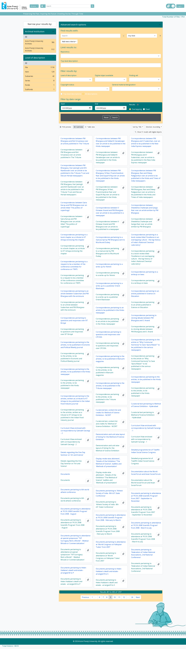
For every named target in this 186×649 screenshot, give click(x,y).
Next (138, 597)
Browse (33, 6)
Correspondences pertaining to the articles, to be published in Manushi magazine (110, 359)
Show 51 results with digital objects (149, 132)
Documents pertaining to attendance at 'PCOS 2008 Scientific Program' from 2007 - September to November (146, 497)
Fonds (39, 85)
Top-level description (69, 61)
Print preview (66, 127)
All (26, 36)
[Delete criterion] (160, 35)
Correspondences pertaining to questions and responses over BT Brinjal (74, 320)
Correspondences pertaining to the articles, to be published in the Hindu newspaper (75, 371)
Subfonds (39, 90)
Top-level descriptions (72, 94)
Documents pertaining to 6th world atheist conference (75, 490)
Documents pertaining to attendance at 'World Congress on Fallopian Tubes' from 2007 (111, 544)
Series (39, 81)
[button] (168, 6)
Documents (65, 474)
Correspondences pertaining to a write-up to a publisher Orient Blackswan (109, 286)
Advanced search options (73, 24)
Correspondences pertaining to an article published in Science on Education (145, 293)
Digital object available (104, 75)
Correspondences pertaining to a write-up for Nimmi (109, 265)
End (96, 104)
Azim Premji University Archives (39, 42)
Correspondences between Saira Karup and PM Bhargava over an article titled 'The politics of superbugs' (74, 206)
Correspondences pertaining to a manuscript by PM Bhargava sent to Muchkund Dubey (110, 240)
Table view (91, 127)
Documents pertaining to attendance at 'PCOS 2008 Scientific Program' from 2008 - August (75, 511)
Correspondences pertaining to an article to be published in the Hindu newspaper (110, 310)
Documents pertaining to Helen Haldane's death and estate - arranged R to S (108, 571)
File (39, 68)
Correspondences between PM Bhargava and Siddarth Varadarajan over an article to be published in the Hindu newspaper (110, 142)
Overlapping (137, 109)
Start (63, 104)
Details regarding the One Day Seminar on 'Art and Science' (73, 453)
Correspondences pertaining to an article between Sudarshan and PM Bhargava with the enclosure (75, 293)
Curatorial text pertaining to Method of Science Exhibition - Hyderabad (146, 405)
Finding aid (133, 75)
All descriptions (91, 94)
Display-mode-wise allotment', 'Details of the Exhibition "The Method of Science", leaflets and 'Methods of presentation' (108, 462)
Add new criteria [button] (68, 41)
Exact (148, 109)
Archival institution (34, 31)
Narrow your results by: (40, 24)
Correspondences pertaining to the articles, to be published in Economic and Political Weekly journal (75, 345)
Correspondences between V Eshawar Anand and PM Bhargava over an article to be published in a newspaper (110, 212)
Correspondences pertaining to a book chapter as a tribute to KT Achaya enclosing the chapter (74, 237)
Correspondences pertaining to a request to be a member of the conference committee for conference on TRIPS (74, 265)
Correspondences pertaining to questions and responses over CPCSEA (108, 334)
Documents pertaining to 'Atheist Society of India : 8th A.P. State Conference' (109, 493)
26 (132, 597)
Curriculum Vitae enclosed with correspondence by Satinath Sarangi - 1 (145, 428)
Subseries (39, 76)
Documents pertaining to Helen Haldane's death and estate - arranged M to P (73, 570)
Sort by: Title (137, 127)
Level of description (35, 57)
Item (39, 72)
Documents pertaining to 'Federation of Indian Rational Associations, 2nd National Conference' (143, 553)
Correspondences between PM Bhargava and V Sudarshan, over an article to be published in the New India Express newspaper (145, 142)
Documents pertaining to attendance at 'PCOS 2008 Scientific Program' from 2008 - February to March (111, 517)
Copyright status (67, 84)
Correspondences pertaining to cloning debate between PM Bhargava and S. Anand (144, 318)
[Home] (15, 6)
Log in (179, 6)
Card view (79, 127)
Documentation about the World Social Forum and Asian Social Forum (145, 472)
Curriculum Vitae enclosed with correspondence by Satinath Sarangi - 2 (75, 430)
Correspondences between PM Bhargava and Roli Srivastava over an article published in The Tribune (75, 141)
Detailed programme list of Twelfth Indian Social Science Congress (145, 451)
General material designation (124, 84)
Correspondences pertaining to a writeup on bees (144, 273)
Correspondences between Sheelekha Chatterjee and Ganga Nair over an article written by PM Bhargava (144, 209)
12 (124, 597)
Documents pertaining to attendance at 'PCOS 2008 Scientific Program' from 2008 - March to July (146, 525)
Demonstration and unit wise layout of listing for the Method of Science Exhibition (110, 437)
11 (119, 597)
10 (115, 597)
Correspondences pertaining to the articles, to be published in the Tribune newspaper (110, 385)
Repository (65, 52)
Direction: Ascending (153, 127)
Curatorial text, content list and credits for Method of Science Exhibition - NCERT (108, 412)
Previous (85, 597)
